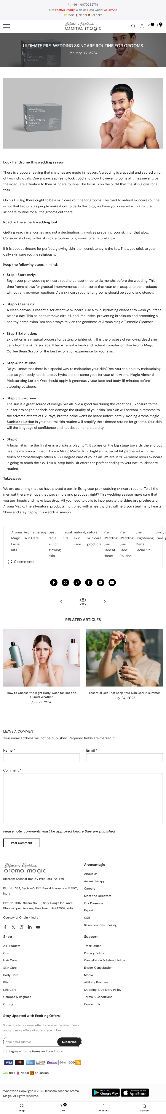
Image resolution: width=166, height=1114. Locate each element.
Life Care (9, 990)
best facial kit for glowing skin (55, 544)
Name (9, 750)
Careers (89, 888)
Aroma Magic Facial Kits (16, 541)
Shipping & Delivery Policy (102, 990)
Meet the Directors (97, 896)
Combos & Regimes (17, 997)
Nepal (83, 15)
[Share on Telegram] (100, 582)
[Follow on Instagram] (22, 927)
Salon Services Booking (100, 925)
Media (88, 975)
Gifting (8, 1004)
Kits (6, 982)
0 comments (24, 561)
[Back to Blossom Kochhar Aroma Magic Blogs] (83, 601)
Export (88, 910)
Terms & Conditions (98, 997)
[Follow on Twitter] (13, 927)
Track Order (92, 946)
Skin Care (159, 535)
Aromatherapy (94, 881)
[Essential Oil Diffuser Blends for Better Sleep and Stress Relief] (61, 601)
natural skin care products (94, 538)
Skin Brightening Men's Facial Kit (145, 541)
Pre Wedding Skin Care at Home (111, 544)
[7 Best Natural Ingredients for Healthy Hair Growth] (104, 601)
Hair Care (10, 960)
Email (91, 750)
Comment (12, 770)
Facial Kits (67, 535)
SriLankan (41, 1073)
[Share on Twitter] (65, 582)
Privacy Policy (94, 953)
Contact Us (92, 1004)
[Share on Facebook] (53, 582)
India (71, 15)
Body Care (10, 975)
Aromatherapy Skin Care (35, 535)
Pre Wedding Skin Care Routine (127, 544)
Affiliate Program (96, 982)
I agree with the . (36, 1051)
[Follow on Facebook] (5, 927)
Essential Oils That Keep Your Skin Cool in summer (124, 693)
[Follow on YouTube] (38, 927)
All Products (11, 946)
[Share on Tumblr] (89, 582)
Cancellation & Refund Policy (104, 960)
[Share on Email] (112, 582)
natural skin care (79, 538)
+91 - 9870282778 (85, 4)
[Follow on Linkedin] (30, 927)
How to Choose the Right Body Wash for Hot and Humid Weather (41, 695)
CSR (87, 918)
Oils (6, 953)
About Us (90, 874)
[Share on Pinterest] (77, 582)
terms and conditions (47, 1051)
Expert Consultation (98, 968)
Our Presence (93, 903)
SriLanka (96, 15)
